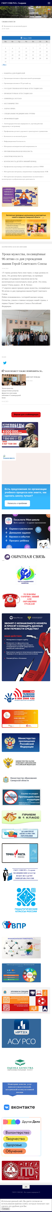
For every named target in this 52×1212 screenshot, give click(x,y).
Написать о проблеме (17, 503)
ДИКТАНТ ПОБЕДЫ (33, 377)
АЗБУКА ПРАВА (9, 108)
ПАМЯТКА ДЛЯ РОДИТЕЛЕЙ (14, 73)
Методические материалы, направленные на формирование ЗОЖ (26, 171)
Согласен (5, 1209)
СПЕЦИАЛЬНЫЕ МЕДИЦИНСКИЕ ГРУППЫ (19, 113)
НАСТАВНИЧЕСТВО (11, 103)
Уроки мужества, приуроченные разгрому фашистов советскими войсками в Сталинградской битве (11, 393)
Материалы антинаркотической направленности (20, 146)
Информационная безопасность (15, 141)
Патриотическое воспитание (14, 247)
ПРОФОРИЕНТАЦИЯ (11, 118)
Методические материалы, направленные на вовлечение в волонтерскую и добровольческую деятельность (22, 178)
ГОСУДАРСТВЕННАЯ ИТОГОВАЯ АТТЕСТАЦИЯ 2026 (23, 88)
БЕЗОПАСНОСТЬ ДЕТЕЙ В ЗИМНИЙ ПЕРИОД (20, 161)
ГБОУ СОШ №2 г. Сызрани (14, 2)
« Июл (4, 65)
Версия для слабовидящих (26, 414)
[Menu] (49, 3)
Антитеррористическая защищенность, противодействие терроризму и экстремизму (22, 125)
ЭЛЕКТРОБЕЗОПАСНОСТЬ (13, 156)
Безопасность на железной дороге (15, 26)
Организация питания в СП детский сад (17, 83)
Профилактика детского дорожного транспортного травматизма (26, 131)
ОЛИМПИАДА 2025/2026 (13, 98)
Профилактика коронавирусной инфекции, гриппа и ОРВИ (24, 166)
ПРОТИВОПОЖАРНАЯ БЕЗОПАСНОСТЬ (18, 151)
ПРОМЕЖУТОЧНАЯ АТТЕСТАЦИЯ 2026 (18, 93)
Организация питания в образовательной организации (22, 78)
